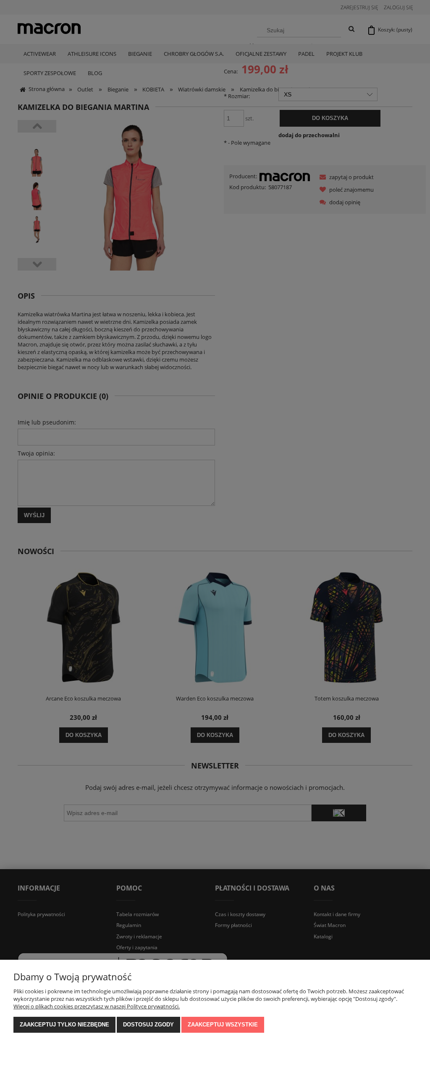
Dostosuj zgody (148, 1024)
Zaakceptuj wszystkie (223, 1024)
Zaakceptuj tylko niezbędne (64, 1024)
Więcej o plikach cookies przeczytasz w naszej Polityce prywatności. (96, 1006)
